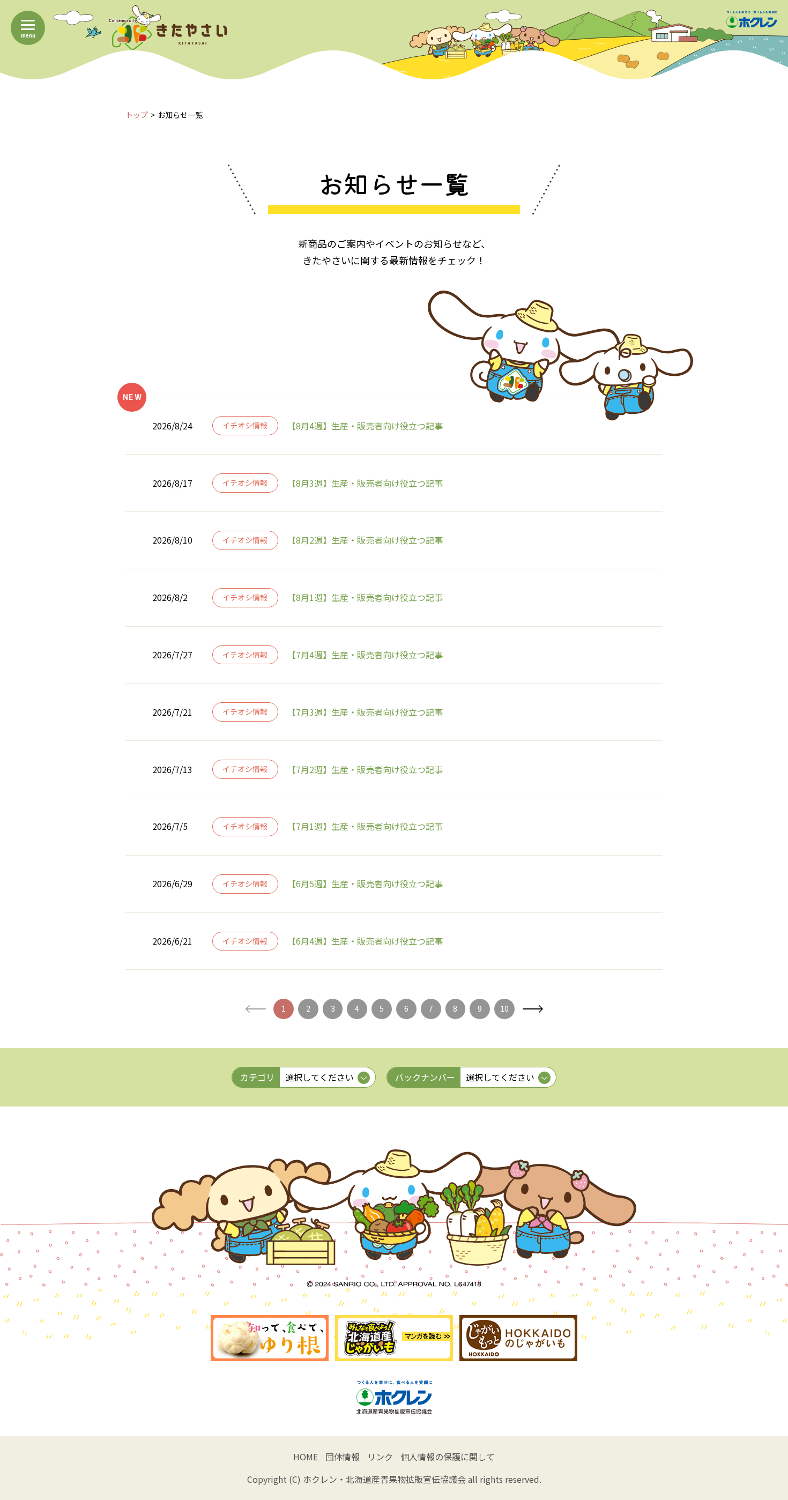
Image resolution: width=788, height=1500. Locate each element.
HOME (305, 1456)
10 (504, 1008)
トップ (136, 114)
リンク (380, 1456)
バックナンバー (425, 1077)
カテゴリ (257, 1077)
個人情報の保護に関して (447, 1456)
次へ (532, 1009)
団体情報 (342, 1456)
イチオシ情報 (244, 425)
